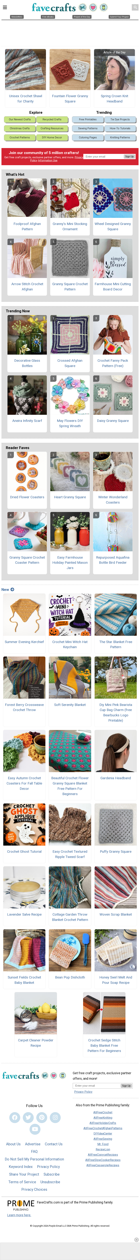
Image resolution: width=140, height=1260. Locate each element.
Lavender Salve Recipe (24, 914)
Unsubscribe (50, 1182)
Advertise (32, 1144)
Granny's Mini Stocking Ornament (70, 226)
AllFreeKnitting (103, 1117)
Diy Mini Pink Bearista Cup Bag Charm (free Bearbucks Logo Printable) (115, 713)
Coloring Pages (88, 137)
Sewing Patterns (88, 128)
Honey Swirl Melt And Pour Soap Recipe (115, 980)
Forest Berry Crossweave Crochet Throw (24, 707)
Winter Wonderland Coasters (112, 499)
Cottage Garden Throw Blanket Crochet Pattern (70, 917)
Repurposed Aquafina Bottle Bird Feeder (112, 560)
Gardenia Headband (115, 778)
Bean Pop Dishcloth (70, 977)
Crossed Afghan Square (69, 363)
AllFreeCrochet (102, 1112)
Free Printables (88, 119)
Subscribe (52, 1174)
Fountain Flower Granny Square (70, 98)
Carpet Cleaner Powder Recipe (35, 1043)
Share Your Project (24, 1174)
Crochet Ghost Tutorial (24, 851)
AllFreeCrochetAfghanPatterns (102, 1128)
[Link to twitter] (28, 1117)
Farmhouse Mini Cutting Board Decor (113, 286)
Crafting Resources (52, 128)
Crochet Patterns (20, 137)
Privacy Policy (48, 1166)
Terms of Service (22, 1182)
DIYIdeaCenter (103, 1133)
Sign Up (129, 156)
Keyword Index (21, 1166)
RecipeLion (103, 1149)
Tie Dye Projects (120, 119)
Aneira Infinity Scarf (27, 421)
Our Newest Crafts (20, 119)
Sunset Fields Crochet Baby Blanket (24, 980)
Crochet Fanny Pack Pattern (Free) (113, 363)
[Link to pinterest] (41, 1117)
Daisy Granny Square (113, 421)
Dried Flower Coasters (27, 497)
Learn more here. (19, 1215)
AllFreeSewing (103, 1139)
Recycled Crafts (52, 119)
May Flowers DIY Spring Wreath (70, 423)
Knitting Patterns (120, 137)
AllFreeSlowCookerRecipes (102, 1160)
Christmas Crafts (20, 128)
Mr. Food (102, 1144)
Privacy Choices (34, 1189)
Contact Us (54, 1144)
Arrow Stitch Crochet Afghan (27, 286)
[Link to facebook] (14, 1117)
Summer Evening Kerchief (24, 642)
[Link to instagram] (55, 1117)
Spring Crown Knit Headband (114, 98)
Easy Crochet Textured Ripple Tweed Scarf (69, 854)
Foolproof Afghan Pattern (27, 226)
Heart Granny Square (70, 497)
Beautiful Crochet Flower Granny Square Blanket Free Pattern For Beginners (70, 786)
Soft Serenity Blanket (70, 705)
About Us (13, 1144)
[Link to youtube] (35, 1129)
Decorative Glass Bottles (27, 363)
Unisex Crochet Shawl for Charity (25, 98)
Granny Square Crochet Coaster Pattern (27, 560)
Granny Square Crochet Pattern (70, 286)
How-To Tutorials (120, 128)
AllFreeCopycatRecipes (103, 1154)
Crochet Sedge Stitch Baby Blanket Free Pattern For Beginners (104, 1045)
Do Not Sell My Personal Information (34, 1159)
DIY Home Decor (52, 137)
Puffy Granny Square (115, 851)
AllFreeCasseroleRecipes (102, 1165)
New (5, 589)
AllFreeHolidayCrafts (103, 1123)
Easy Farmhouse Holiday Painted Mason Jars (70, 562)
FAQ (34, 1151)
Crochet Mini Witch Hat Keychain (70, 644)
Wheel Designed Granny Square (113, 226)
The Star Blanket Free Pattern (115, 644)
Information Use (47, 160)
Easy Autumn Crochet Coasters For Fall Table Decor (24, 783)
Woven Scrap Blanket (116, 914)
